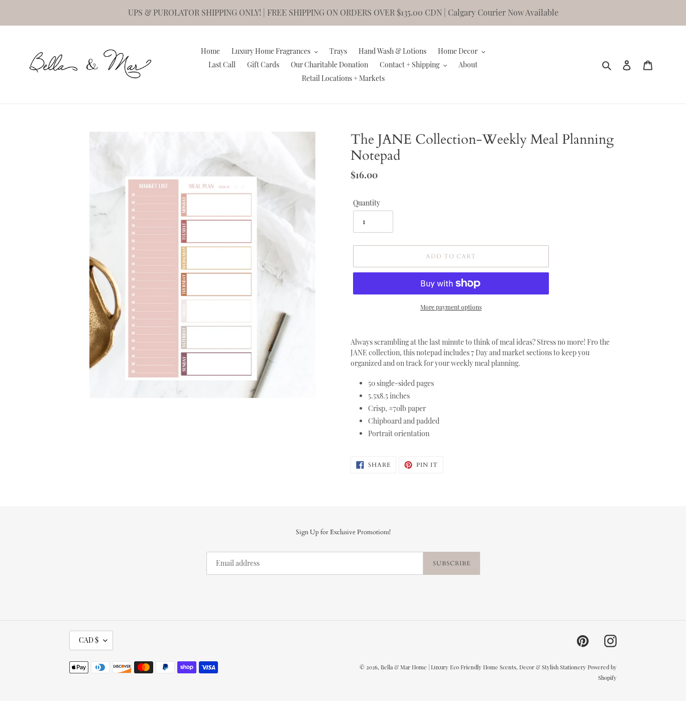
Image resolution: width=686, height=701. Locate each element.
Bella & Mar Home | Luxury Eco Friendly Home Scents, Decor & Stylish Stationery (483, 667)
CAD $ (88, 640)
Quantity (366, 203)
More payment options (451, 307)
